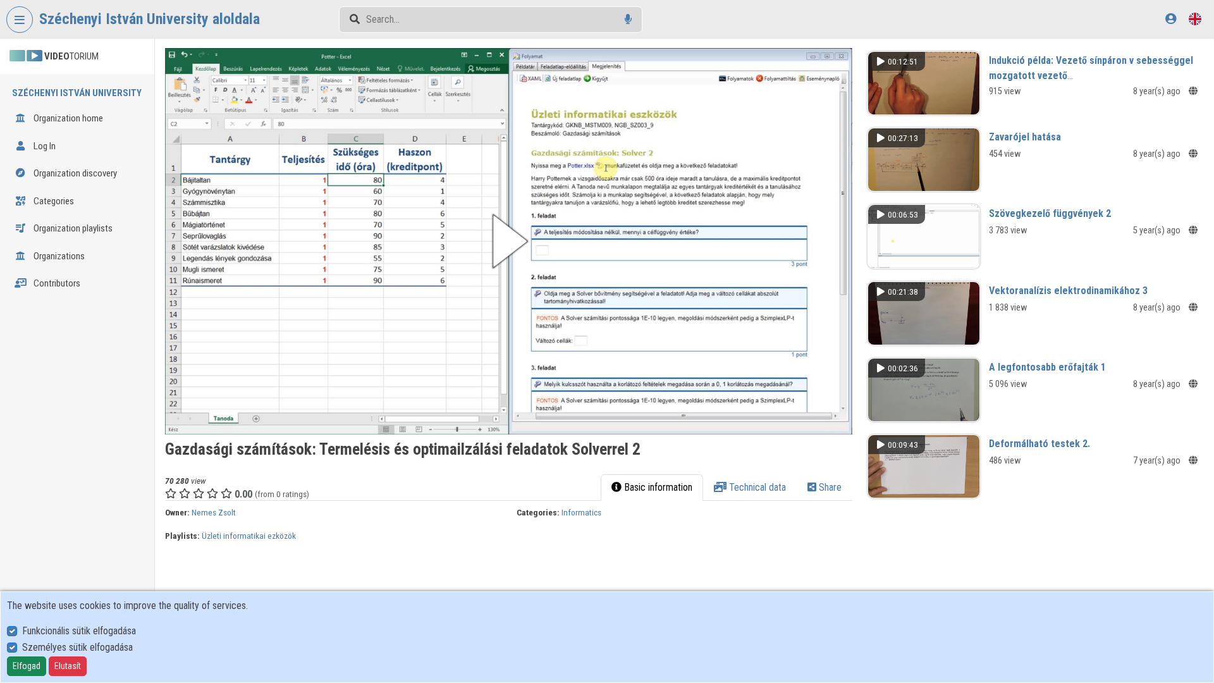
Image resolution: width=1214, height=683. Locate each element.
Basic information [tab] (657, 487)
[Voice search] (628, 19)
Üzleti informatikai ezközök (249, 536)
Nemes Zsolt (214, 512)
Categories (53, 201)
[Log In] (1170, 18)
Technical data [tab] (756, 487)
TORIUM (71, 56)
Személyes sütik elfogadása (77, 647)
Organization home (67, 118)
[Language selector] (1195, 18)
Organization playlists (72, 228)
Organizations (58, 256)
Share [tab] (829, 487)
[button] (508, 241)
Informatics (581, 512)
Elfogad (26, 666)
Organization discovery (74, 173)
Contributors (56, 283)
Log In (44, 146)
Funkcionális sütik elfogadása (79, 631)
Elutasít (67, 666)
